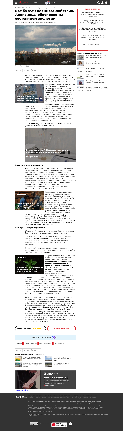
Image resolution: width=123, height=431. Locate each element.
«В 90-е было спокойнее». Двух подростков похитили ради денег (96, 75)
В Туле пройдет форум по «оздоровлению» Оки (61, 364)
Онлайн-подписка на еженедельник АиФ (71, 396)
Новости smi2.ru (21, 390)
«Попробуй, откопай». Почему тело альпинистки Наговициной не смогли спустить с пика (96, 82)
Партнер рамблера (44, 423)
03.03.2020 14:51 (19, 8)
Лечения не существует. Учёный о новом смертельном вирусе (96, 56)
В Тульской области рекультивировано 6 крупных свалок (62, 358)
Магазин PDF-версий (51, 396)
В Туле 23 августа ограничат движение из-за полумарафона (93, 45)
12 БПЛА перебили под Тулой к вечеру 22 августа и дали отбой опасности (92, 37)
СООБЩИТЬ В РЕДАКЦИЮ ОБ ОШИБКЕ (85, 398)
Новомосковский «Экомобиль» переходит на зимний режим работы (32, 365)
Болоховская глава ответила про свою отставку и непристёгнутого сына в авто (93, 14)
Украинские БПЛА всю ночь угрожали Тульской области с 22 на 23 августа (92, 22)
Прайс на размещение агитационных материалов (57, 398)
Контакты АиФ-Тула (34, 398)
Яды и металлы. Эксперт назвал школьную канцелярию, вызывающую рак (95, 63)
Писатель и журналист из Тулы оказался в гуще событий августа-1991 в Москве (92, 29)
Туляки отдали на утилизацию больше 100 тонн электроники (32, 357)
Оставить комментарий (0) (61, 328)
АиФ (27, 66)
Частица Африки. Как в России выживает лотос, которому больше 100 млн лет (96, 70)
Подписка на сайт (91, 396)
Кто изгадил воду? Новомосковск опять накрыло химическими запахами (47, 151)
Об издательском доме (35, 396)
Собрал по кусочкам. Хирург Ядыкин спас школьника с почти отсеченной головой (97, 89)
